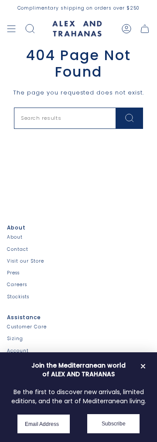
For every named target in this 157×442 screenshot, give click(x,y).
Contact (17, 249)
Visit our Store (25, 261)
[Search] (129, 118)
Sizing (15, 338)
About (15, 237)
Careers (17, 284)
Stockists (18, 297)
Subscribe (114, 424)
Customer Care (27, 327)
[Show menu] (11, 28)
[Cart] (145, 28)
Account (18, 351)
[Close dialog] (143, 366)
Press (13, 273)
